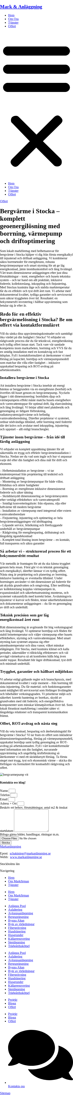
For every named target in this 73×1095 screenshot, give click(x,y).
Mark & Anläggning (21, 6)
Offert (12, 26)
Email (4, 799)
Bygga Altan (16, 920)
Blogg (12, 1003)
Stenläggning (16, 942)
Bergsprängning (18, 917)
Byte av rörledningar (21, 924)
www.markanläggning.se (26, 857)
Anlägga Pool (17, 906)
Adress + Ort (8, 803)
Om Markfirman (18, 881)
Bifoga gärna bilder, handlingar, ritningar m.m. (29, 834)
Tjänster (13, 22)
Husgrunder (15, 935)
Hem (11, 15)
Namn (4, 790)
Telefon (5, 795)
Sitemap (5, 1093)
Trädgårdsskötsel (19, 946)
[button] (36, 104)
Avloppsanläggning (20, 913)
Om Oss (13, 19)
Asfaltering (15, 909)
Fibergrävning (17, 927)
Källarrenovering (19, 938)
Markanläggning (10, 846)
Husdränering (17, 931)
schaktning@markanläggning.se (30, 853)
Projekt (12, 999)
